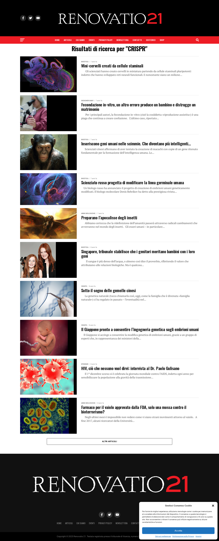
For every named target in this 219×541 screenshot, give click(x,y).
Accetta (178, 530)
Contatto (137, 39)
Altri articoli (109, 441)
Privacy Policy (105, 39)
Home (57, 39)
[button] (213, 505)
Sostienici (151, 39)
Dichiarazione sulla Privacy (183, 536)
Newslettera (122, 39)
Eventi (92, 39)
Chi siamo (80, 39)
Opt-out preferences (163, 536)
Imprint (198, 536)
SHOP (162, 39)
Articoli (68, 39)
